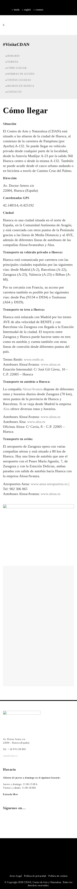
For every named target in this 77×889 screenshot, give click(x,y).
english (27, 9)
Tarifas (12, 61)
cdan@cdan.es (10, 755)
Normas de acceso (21, 74)
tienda (16, 9)
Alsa (6, 409)
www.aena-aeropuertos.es (49, 484)
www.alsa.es (36, 422)
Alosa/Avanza (32, 389)
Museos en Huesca (20, 86)
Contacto (14, 92)
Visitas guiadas (19, 80)
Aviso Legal (15, 876)
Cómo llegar (17, 68)
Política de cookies (58, 876)
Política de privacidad (35, 876)
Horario (13, 56)
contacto (39, 9)
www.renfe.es (34, 359)
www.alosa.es (50, 364)
